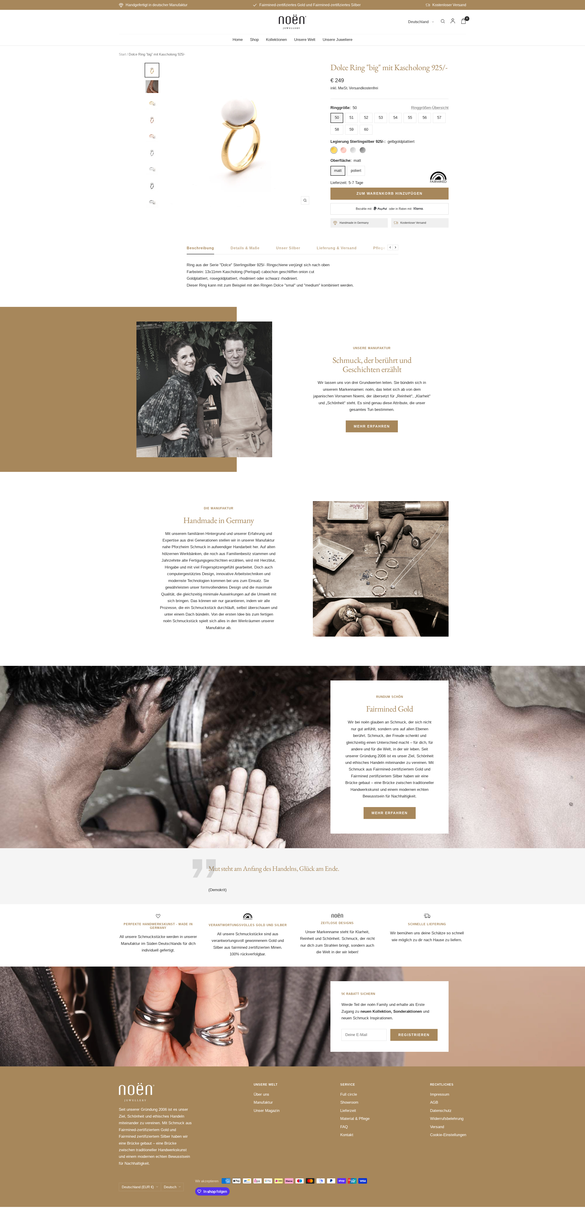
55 (410, 117)
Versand (437, 1127)
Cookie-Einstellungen (448, 1135)
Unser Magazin (266, 1110)
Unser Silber (288, 248)
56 (425, 117)
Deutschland (419, 22)
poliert (356, 170)
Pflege (379, 248)
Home (238, 39)
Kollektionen (276, 39)
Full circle (348, 1094)
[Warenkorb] (463, 22)
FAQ (344, 1127)
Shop (254, 39)
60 (366, 129)
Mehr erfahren (372, 426)
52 (366, 117)
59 (351, 129)
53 (381, 117)
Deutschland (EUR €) (138, 1187)
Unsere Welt (304, 39)
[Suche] (443, 22)
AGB (434, 1102)
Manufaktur (263, 1102)
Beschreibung (200, 248)
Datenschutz (441, 1110)
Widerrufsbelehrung (446, 1118)
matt (338, 170)
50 (337, 117)
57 (439, 117)
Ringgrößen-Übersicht (430, 108)
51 (351, 117)
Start (122, 54)
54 (395, 117)
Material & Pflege (355, 1118)
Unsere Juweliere (337, 39)
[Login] (452, 22)
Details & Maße (245, 248)
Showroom (349, 1102)
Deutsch (170, 1187)
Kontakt (346, 1135)
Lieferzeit (348, 1110)
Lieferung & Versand (337, 248)
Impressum (439, 1094)
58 (337, 129)
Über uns (261, 1094)
